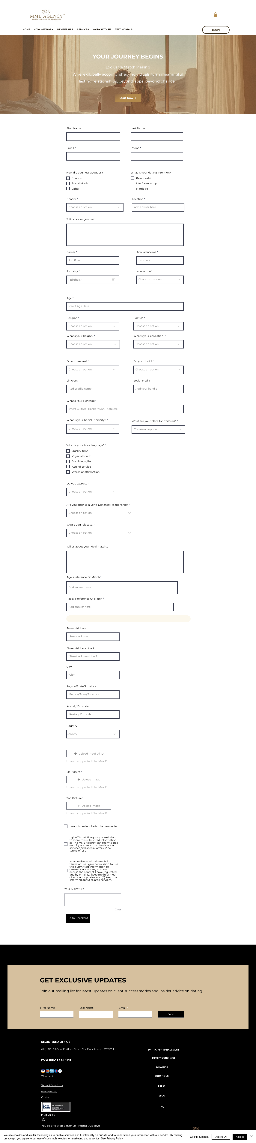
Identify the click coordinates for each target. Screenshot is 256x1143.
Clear (118, 909)
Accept (240, 1136)
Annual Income (146, 252)
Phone (135, 148)
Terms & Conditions (52, 1085)
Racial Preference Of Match (84, 598)
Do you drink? (142, 361)
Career (71, 252)
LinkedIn (72, 380)
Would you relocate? (80, 524)
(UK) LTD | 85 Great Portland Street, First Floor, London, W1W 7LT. (78, 1049)
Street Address (76, 628)
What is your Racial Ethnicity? (86, 420)
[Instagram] (43, 1119)
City (69, 666)
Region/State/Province (81, 686)
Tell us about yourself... (81, 219)
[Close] (251, 1136)
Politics (138, 318)
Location (137, 199)
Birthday (74, 271)
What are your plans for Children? (154, 421)
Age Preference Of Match (83, 577)
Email (70, 148)
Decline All (221, 1136)
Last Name (138, 128)
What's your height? (80, 336)
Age (69, 298)
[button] (215, 14)
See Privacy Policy (112, 1138)
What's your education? (149, 336)
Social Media (141, 380)
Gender (71, 199)
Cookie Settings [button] (199, 1136)
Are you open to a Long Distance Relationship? (97, 504)
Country (72, 726)
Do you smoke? (77, 361)
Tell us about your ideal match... (87, 546)
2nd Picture (74, 798)
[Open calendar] (113, 279)
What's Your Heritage (81, 401)
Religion (72, 318)
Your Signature (74, 889)
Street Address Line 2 (80, 648)
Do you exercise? (78, 483)
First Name (74, 128)
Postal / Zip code (77, 706)
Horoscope (143, 271)
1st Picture (73, 772)
